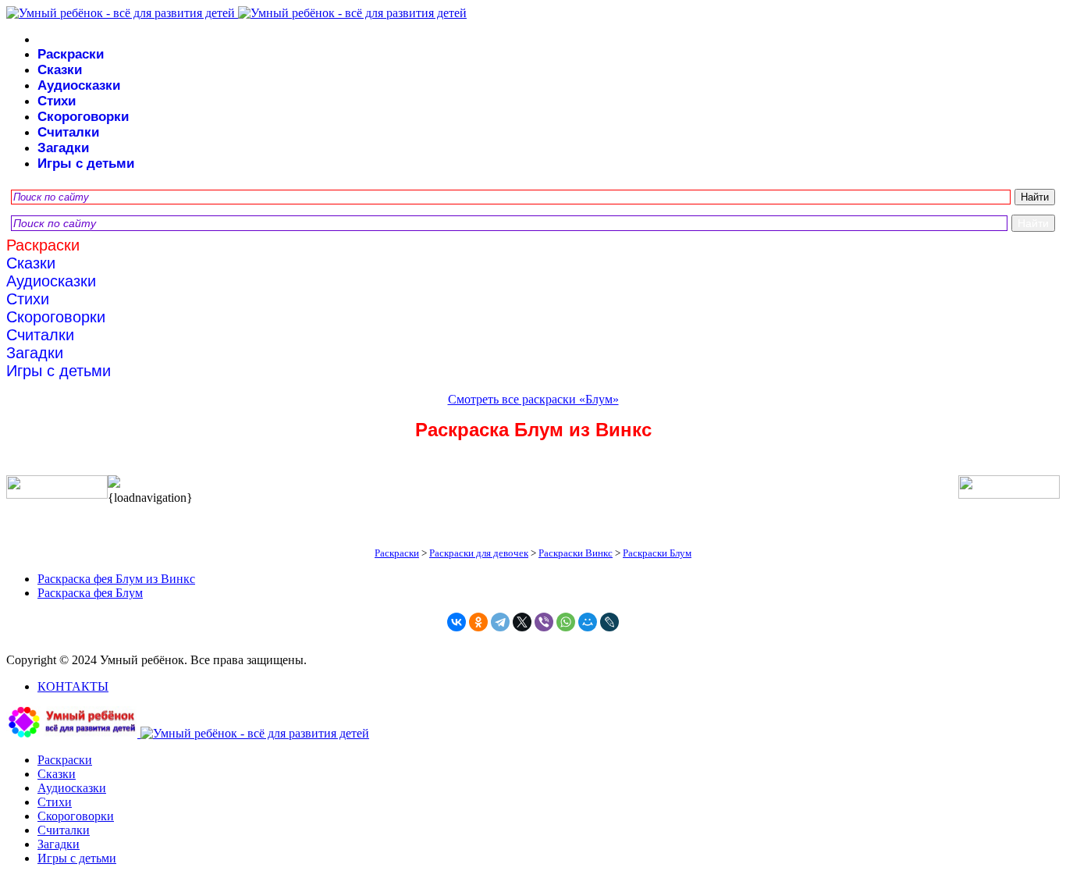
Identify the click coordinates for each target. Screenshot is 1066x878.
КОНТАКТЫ (72, 686)
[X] (522, 622)
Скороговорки (83, 116)
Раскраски (70, 54)
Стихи (56, 101)
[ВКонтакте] (456, 622)
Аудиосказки (78, 85)
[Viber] (544, 622)
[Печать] (533, 483)
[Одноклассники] (478, 622)
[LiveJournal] (609, 622)
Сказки (59, 69)
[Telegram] (500, 622)
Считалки (68, 132)
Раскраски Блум (657, 553)
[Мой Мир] (587, 622)
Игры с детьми (85, 163)
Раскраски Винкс (575, 553)
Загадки (63, 147)
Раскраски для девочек (478, 553)
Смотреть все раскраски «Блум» (533, 399)
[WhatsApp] (565, 622)
